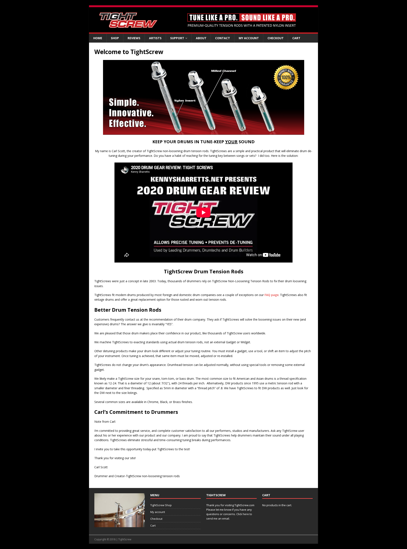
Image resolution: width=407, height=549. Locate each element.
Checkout (276, 38)
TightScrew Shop (161, 505)
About (201, 38)
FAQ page (272, 295)
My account (249, 38)
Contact (222, 38)
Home (97, 38)
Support (177, 38)
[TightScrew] (203, 31)
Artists (155, 38)
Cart (296, 38)
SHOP (115, 38)
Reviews (134, 38)
